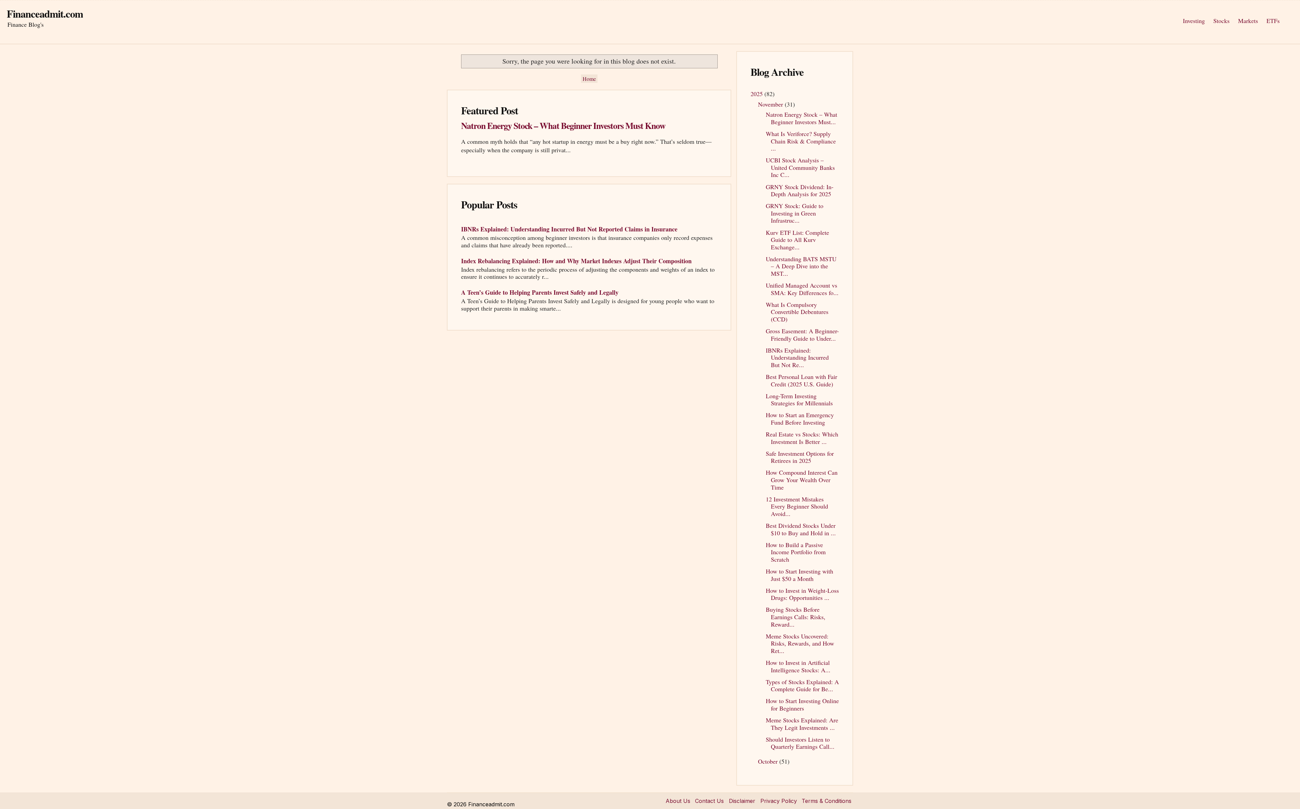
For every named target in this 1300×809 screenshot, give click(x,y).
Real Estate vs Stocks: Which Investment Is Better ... (802, 438)
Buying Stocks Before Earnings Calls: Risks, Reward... (795, 616)
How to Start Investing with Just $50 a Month (799, 575)
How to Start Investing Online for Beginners (802, 704)
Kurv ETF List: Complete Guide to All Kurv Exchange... (797, 239)
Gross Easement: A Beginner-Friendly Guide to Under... (802, 334)
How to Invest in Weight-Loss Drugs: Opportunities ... (802, 594)
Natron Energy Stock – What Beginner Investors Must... (801, 118)
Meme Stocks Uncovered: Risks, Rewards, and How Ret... (800, 643)
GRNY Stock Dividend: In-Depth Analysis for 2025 (799, 190)
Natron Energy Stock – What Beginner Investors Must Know (563, 125)
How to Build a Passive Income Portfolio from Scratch (796, 552)
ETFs (1273, 21)
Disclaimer (742, 800)
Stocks (1221, 21)
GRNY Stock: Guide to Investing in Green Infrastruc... (794, 213)
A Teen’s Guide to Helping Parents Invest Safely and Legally (540, 292)
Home (589, 78)
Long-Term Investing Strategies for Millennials (799, 399)
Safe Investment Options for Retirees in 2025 (800, 457)
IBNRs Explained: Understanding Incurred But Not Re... (797, 357)
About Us (678, 800)
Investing (1194, 21)
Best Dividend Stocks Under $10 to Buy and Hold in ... (801, 529)
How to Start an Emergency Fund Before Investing (800, 418)
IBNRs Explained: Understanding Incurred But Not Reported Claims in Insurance (569, 229)
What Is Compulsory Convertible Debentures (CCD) (797, 311)
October (768, 761)
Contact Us (709, 800)
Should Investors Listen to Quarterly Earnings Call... (800, 743)
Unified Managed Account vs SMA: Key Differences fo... (802, 289)
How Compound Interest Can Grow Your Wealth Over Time (802, 479)
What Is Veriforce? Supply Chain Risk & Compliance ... (801, 141)
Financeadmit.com (45, 13)
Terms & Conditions (826, 800)
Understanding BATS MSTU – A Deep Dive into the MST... (801, 266)
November (771, 104)
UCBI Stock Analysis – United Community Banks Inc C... (800, 167)
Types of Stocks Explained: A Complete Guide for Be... (802, 685)
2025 (757, 94)
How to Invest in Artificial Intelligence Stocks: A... (798, 666)
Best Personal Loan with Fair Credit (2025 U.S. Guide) (801, 380)
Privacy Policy (778, 800)
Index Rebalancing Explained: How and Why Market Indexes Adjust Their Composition (576, 260)
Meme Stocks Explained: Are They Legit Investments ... (802, 724)
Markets (1248, 21)
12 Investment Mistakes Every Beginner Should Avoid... (797, 506)
